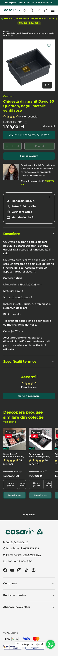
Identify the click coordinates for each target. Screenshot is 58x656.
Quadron (8, 96)
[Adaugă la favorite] (49, 45)
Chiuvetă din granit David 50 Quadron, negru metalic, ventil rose (29, 34)
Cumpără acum (29, 156)
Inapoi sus (29, 514)
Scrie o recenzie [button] (29, 396)
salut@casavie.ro (17, 542)
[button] (45, 10)
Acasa (6, 31)
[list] (29, 65)
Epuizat (39, 146)
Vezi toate (9, 421)
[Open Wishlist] (24, 10)
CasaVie (14, 633)
